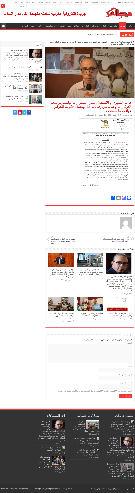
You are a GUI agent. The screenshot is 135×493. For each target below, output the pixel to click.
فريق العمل (94, 489)
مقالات (61, 2)
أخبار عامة (69, 2)
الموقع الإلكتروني (125, 383)
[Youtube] (21, 6)
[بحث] (3, 6)
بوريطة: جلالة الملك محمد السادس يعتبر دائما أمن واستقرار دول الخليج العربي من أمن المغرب (15, 76)
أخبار (86, 2)
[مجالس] (109, 12)
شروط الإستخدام (106, 489)
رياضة (28, 2)
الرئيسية (129, 42)
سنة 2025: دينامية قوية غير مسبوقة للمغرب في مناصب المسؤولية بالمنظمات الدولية (91, 272)
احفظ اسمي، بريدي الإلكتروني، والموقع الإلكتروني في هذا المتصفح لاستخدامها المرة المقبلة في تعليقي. (95, 391)
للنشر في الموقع (127, 489)
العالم (111, 2)
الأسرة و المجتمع (37, 2)
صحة (54, 2)
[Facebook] (26, 6)
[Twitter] (24, 6)
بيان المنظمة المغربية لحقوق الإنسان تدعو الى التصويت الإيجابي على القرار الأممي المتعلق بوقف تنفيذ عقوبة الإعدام (122, 426)
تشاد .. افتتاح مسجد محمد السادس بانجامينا (103, 34)
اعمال (21, 2)
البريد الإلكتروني (125, 375)
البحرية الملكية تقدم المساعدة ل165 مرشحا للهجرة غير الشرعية (87, 452)
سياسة (103, 2)
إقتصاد (48, 2)
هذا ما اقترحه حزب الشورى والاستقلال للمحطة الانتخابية (120, 314)
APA (29, 489)
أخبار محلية (78, 2)
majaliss (126, 115)
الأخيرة (38, 45)
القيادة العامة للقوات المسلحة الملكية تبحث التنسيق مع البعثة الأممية (61, 315)
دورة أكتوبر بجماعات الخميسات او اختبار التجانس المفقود (116, 239)
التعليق (129, 343)
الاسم (129, 366)
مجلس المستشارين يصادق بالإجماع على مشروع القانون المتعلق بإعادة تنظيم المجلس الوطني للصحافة (62, 273)
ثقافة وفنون (94, 2)
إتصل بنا (14, 2)
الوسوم (38, 61)
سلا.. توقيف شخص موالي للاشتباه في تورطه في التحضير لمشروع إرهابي (86, 440)
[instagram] (18, 6)
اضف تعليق (90, 115)
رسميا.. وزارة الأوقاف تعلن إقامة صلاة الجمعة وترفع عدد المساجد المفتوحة (63, 240)
